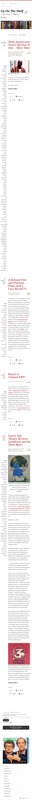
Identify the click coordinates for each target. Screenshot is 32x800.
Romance (4, 219)
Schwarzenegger (4, 224)
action (5, 81)
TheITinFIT (4, 337)
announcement (4, 397)
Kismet (5, 167)
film (5, 143)
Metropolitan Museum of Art (4, 174)
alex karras (4, 464)
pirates (5, 202)
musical (4, 187)
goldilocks (4, 514)
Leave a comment (29, 293)
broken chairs (3, 477)
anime (5, 101)
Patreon (19, 409)
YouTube (4, 354)
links (26, 407)
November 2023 (7, 790)
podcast (4, 334)
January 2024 (7, 785)
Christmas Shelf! (13, 3)
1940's (22, 52)
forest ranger (3, 511)
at (17, 407)
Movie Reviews (19, 55)
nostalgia (4, 402)
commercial (4, 308)
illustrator (4, 523)
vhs (5, 340)
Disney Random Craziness (4, 315)
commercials (3, 310)
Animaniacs (4, 89)
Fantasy (13, 55)
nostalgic (2, 201)
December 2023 (7, 788)
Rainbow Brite (3, 405)
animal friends (3, 465)
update (5, 339)
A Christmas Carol (4, 80)
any (19, 407)
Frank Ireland (3, 327)
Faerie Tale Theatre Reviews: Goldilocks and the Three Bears (19, 440)
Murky (5, 400)
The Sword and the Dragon (4, 248)
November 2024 (7, 771)
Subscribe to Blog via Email (11, 712)
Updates (17, 294)
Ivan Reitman (3, 157)
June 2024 (6, 778)
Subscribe (6, 720)
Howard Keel (3, 155)
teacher (3, 236)
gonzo (3, 150)
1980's (5, 68)
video (3, 419)
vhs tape (4, 259)
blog (5, 110)
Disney (9, 55)
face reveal (4, 319)
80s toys (4, 395)
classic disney (3, 116)
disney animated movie (4, 132)
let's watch (4, 332)
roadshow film (3, 217)
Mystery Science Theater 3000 (4, 194)
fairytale (4, 509)
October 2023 (7, 793)
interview (4, 329)
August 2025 (6, 768)
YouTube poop (4, 356)
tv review (4, 551)
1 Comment (28, 52)
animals (4, 467)
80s (4, 76)
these (23, 407)
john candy (4, 160)
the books (17, 508)
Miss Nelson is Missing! (24, 506)
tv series (2, 553)
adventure (4, 83)
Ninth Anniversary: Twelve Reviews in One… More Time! (19, 44)
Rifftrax (4, 212)
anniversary (4, 103)
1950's (9, 53)
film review (4, 145)
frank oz (4, 148)
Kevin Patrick (3, 330)
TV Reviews (21, 451)
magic (3, 169)
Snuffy (5, 233)
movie (5, 177)
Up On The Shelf (12, 11)
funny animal (3, 513)
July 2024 (6, 776)
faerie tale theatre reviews (4, 324)
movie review (3, 179)
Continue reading (13, 88)
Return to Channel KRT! (16, 375)
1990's (13, 53)
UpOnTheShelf (16, 52)
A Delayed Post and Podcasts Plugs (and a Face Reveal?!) (17, 284)
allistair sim (4, 88)
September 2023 (7, 795)
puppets (4, 207)
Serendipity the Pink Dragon (4, 228)
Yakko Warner (4, 270)
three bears (4, 550)
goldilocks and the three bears (4, 518)
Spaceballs (4, 234)
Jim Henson (4, 158)
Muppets (4, 185)
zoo (6, 419)
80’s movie (4, 393)
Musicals (10, 56)
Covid (2, 312)
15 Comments (28, 449)
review (3, 209)
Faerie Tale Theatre (16, 450)
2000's (16, 53)
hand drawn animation (5, 152)
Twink (5, 415)
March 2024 (6, 781)
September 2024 (7, 773)
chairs (5, 486)
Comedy (20, 54)
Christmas (16, 54)
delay (5, 312)
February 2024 (7, 783)
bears (5, 476)
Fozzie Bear (4, 147)
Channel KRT (3, 398)
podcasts (4, 335)
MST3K (4, 184)
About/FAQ (4, 3)
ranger (2, 536)
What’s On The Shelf (6, 6)
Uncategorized (11, 294)
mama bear (4, 529)
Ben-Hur (3, 108)
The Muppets (3, 241)
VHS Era (3, 349)
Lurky (2, 400)
